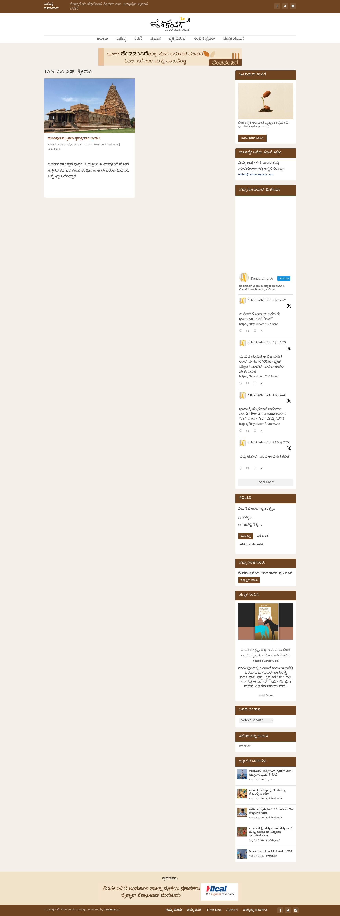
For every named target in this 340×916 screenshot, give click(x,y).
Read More (266, 696)
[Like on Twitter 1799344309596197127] (256, 383)
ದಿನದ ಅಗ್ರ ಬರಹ (110, 145)
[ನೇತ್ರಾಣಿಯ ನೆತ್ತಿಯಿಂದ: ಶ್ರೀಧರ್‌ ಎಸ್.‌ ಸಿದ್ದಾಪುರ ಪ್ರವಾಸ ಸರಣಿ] (242, 774)
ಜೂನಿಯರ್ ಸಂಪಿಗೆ (252, 138)
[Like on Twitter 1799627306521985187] (256, 331)
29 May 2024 (281, 443)
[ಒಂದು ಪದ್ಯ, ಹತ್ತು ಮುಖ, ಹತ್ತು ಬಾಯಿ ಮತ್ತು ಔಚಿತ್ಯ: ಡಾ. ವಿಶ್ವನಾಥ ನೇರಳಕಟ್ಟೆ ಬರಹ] (242, 832)
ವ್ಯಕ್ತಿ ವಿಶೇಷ (177, 39)
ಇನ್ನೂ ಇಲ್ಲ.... (252, 525)
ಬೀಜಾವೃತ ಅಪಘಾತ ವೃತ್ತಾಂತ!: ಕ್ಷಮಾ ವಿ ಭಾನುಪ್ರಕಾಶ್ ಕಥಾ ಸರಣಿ (263, 125)
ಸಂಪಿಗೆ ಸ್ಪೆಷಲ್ (204, 39)
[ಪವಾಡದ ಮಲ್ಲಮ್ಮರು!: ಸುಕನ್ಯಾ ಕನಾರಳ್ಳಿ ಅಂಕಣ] (242, 793)
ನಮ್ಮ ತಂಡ (194, 910)
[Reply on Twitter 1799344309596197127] (241, 383)
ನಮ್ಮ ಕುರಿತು (174, 910)
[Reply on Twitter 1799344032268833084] (241, 431)
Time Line (214, 910)
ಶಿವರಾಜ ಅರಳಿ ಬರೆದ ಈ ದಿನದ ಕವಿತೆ (270, 852)
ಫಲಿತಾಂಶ (262, 536)
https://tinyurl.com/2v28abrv (258, 377)
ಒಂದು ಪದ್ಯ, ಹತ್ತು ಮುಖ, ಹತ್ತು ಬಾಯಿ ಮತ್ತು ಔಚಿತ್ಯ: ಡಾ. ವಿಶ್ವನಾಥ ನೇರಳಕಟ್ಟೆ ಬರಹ (271, 832)
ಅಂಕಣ (102, 39)
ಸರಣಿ (138, 39)
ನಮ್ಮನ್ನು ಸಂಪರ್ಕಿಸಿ (255, 910)
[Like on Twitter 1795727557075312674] (256, 468)
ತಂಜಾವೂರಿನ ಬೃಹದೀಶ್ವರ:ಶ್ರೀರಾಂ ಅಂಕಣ (74, 138)
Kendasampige (259, 300)
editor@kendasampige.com (255, 175)
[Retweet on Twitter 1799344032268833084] (248, 431)
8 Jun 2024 (279, 343)
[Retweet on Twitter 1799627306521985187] (248, 331)
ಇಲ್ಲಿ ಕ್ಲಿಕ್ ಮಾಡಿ (249, 580)
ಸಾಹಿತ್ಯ (121, 39)
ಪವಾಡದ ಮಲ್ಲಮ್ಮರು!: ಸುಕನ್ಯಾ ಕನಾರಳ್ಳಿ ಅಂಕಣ (267, 792)
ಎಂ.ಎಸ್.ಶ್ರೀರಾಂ (68, 145)
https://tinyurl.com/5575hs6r (258, 325)
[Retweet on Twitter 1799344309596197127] (248, 383)
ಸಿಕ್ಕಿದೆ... (248, 518)
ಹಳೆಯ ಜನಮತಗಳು (252, 545)
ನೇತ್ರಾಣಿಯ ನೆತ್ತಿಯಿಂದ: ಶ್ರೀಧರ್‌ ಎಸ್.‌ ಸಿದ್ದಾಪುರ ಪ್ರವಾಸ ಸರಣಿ (109, 7)
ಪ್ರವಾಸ (155, 39)
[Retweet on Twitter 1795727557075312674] (248, 468)
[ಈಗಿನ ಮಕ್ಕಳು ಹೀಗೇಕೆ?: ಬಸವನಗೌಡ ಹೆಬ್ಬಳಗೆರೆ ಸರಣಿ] (242, 812)
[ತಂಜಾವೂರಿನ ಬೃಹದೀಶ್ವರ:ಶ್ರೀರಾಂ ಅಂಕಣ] (89, 105)
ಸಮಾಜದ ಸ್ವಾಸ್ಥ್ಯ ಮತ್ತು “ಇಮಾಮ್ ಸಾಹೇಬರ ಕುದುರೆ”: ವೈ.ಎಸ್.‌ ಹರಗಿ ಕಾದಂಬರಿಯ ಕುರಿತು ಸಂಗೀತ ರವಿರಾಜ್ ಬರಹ (266, 656)
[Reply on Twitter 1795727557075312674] (241, 468)
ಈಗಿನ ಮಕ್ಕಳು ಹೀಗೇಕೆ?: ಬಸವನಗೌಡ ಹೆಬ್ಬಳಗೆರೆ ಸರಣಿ (271, 811)
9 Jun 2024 (279, 300)
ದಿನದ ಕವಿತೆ (271, 856)
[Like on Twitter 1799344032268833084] (256, 431)
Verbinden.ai (111, 910)
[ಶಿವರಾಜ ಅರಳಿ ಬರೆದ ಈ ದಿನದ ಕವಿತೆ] (242, 854)
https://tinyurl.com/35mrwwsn (259, 424)
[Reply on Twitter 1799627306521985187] (241, 331)
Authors (232, 910)
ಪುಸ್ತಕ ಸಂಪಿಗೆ (233, 39)
